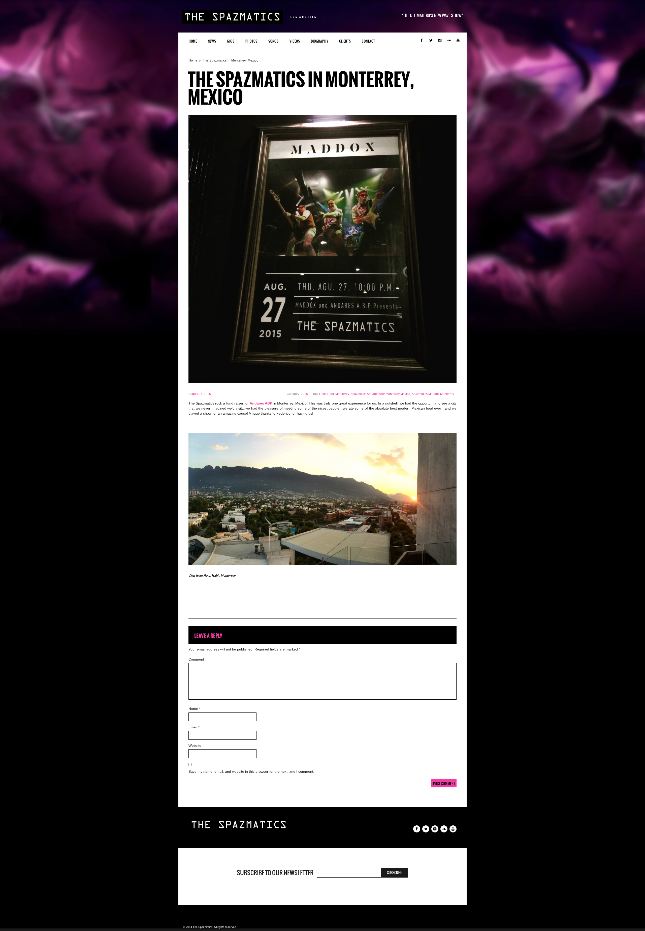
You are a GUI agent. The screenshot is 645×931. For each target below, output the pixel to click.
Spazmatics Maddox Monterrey (433, 394)
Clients (345, 41)
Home (193, 41)
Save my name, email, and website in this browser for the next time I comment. (251, 771)
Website (194, 745)
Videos (294, 41)
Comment (196, 659)
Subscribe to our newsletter (275, 873)
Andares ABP (261, 403)
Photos (251, 41)
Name (194, 709)
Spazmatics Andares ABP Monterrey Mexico (380, 394)
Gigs (231, 41)
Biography (319, 41)
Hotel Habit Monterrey (334, 394)
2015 (304, 394)
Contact (368, 41)
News (212, 41)
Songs (273, 41)
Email (194, 727)
